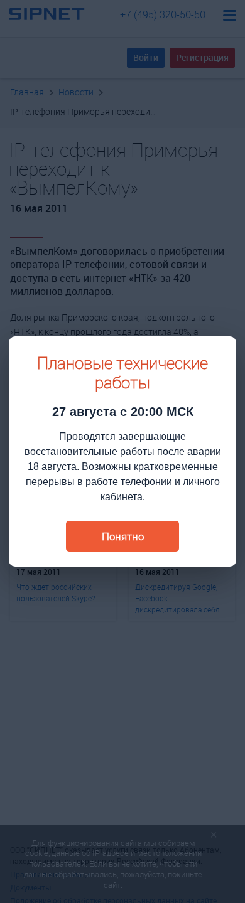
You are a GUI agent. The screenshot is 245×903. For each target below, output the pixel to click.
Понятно (123, 536)
